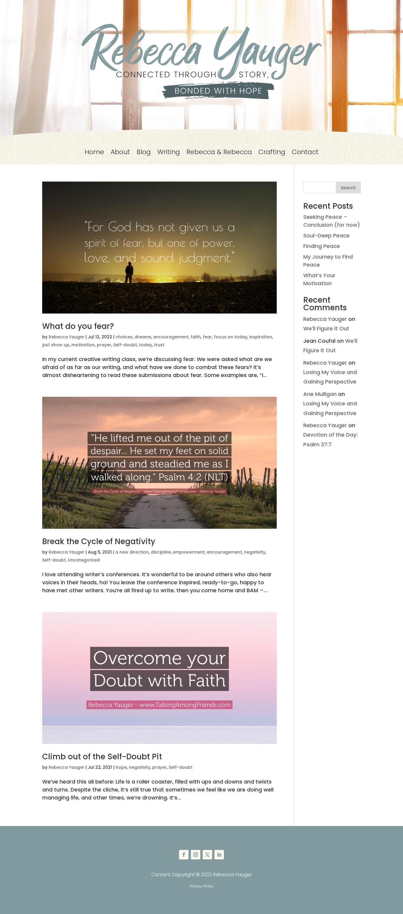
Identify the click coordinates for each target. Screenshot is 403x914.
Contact (305, 153)
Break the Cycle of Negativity (98, 541)
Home (94, 153)
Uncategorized (84, 560)
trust (159, 345)
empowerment (189, 552)
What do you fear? (78, 326)
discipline (161, 552)
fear (207, 337)
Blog (144, 153)
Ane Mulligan (320, 394)
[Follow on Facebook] (184, 854)
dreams (143, 337)
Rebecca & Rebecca (219, 153)
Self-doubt (125, 345)
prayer (104, 345)
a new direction (132, 552)
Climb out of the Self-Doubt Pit (102, 756)
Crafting (271, 153)
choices (124, 337)
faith (196, 337)
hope (121, 767)
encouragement (171, 337)
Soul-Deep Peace (326, 235)
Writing (168, 153)
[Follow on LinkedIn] (219, 854)
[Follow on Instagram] (195, 854)
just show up (55, 345)
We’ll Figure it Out (326, 328)
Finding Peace (321, 246)
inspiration (260, 337)
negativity (254, 552)
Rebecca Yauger (66, 337)
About (120, 153)
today (145, 345)
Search (348, 188)
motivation (83, 345)
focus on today (230, 337)
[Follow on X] (207, 854)
